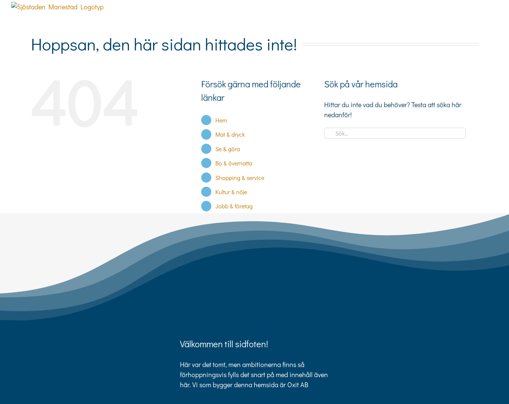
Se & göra (227, 149)
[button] (486, 15)
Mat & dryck (230, 134)
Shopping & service (239, 177)
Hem (221, 120)
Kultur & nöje (231, 192)
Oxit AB (297, 384)
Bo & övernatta (233, 163)
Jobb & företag (234, 206)
